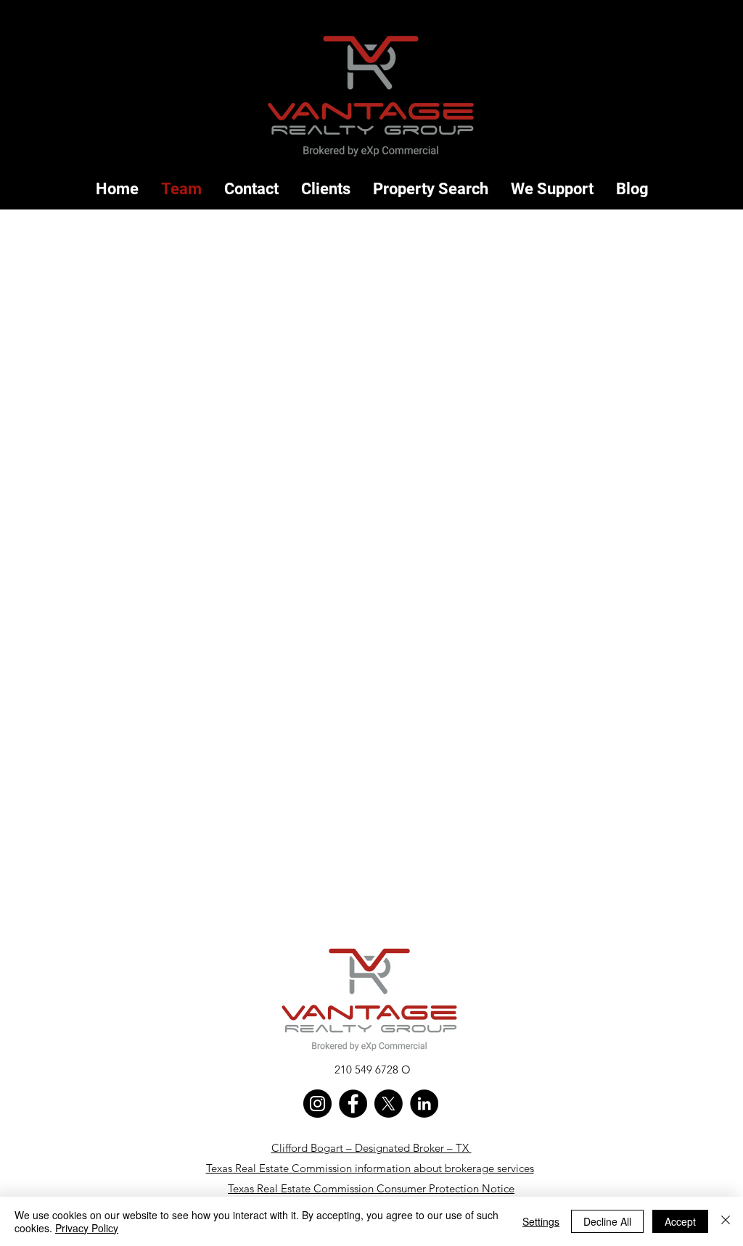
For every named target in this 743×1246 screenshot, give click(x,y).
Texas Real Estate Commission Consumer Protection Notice (371, 1188)
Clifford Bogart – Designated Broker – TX (371, 1148)
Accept (680, 1221)
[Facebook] (353, 1103)
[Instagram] (317, 1103)
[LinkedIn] (424, 1103)
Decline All (607, 1221)
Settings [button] (540, 1221)
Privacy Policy (86, 1228)
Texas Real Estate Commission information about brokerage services (370, 1168)
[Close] (725, 1221)
